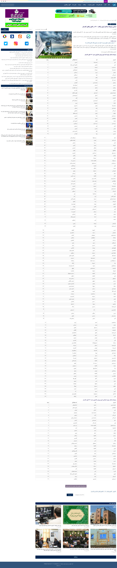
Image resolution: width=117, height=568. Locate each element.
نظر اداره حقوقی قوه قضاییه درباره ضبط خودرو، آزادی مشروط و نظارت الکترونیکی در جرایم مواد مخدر (17, 71)
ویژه (112, 20)
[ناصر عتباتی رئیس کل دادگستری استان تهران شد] (29, 95)
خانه (109, 5)
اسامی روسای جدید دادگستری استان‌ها (18, 99)
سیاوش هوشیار (65, 563)
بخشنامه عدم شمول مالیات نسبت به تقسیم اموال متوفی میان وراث (21, 68)
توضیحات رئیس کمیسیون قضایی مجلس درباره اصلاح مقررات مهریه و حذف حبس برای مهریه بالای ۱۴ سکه (17, 60)
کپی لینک (69, 495)
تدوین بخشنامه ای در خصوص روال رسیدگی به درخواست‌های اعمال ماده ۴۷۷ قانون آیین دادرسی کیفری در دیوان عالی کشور (49, 550)
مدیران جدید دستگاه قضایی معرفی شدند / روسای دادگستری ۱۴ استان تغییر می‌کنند (13, 88)
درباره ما (79, 5)
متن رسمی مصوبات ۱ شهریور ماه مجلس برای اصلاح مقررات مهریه (50, 525)
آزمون (114, 491)
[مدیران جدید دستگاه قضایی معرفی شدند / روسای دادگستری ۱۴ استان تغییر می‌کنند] (29, 90)
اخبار (105, 5)
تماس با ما (74, 5)
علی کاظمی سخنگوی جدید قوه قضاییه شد (18, 123)
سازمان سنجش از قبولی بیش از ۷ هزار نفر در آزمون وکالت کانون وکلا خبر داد (99, 43)
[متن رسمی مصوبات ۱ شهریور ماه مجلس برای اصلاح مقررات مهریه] (48, 514)
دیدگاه (84, 5)
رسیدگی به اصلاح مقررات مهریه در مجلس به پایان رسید (94, 1)
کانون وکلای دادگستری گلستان (97, 491)
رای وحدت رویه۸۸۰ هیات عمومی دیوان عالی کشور (80, 525)
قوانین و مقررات (91, 5)
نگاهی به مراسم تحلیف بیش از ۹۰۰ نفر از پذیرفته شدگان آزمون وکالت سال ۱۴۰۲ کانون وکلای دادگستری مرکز (17, 81)
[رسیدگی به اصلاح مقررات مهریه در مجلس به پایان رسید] (76, 538)
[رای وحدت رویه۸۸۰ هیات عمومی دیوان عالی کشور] (76, 514)
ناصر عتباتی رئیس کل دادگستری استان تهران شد (17, 94)
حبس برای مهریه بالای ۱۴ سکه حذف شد (25, 62)
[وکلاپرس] (114, 5)
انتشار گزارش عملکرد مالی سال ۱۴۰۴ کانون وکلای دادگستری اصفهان (104, 525)
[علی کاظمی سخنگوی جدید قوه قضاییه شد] (29, 125)
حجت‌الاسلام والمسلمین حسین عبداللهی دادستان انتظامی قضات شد (20, 83)
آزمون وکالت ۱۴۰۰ (108, 491)
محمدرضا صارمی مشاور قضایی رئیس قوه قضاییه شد (23, 54)
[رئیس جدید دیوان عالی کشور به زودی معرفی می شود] (29, 131)
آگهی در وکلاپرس (67, 5)
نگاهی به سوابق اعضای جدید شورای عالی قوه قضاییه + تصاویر (14, 117)
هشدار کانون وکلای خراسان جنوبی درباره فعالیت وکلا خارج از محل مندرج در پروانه (103, 550)
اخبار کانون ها (99, 5)
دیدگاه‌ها (76, 557)
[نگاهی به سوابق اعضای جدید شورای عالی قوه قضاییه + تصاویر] (29, 119)
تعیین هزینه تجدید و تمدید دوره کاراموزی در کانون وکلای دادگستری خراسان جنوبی (18, 78)
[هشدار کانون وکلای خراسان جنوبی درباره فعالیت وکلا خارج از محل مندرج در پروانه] (103, 538)
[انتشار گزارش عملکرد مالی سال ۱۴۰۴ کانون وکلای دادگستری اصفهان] (103, 514)
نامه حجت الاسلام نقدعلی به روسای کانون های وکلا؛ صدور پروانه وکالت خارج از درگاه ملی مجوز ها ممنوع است (13, 106)
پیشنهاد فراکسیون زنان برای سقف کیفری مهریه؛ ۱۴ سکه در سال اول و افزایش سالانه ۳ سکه (17, 76)
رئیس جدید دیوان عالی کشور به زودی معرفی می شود (16, 129)
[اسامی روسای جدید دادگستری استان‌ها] (29, 101)
